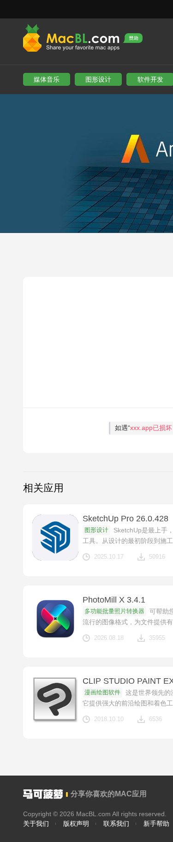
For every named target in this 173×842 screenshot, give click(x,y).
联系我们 (116, 823)
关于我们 (36, 823)
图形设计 (98, 79)
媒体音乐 (47, 79)
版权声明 (76, 823)
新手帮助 (156, 823)
